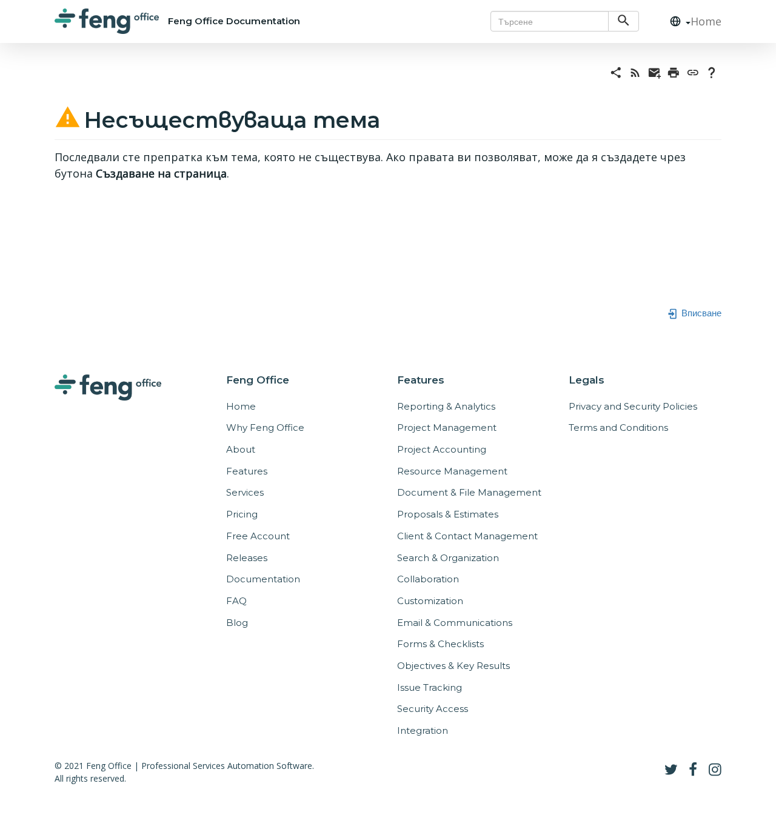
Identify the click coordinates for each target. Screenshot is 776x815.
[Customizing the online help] (711, 71)
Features (246, 471)
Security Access (432, 708)
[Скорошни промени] (635, 71)
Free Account (258, 536)
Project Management (447, 427)
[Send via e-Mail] (654, 71)
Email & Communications (454, 622)
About (240, 449)
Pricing (242, 514)
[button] (675, 21)
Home (706, 21)
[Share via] (616, 71)
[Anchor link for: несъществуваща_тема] (391, 117)
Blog (237, 622)
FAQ (236, 601)
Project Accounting (441, 449)
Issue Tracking (429, 687)
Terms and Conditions (618, 427)
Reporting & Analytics (446, 406)
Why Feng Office (265, 427)
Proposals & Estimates (447, 514)
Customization (430, 601)
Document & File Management (469, 492)
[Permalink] (693, 71)
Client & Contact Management (467, 536)
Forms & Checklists (440, 644)
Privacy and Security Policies (633, 406)
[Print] (673, 71)
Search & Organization (448, 558)
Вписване (700, 312)
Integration (422, 730)
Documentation (263, 579)
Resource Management (452, 471)
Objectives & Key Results (453, 665)
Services (245, 492)
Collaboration (428, 579)
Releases (246, 558)
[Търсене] (623, 21)
